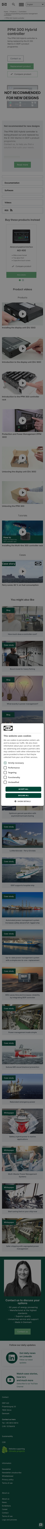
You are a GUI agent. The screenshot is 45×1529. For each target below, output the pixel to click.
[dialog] (22, 764)
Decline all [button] (23, 795)
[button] (22, 801)
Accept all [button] (23, 789)
